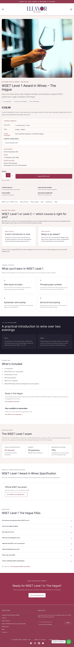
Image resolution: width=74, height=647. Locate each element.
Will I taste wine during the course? (11, 537)
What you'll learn (24, 202)
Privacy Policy (54, 639)
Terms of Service (6, 620)
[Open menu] (4, 9)
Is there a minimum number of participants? (13, 560)
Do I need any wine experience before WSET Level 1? (15, 520)
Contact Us (4, 632)
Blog (3, 629)
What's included (34, 202)
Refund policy (5, 626)
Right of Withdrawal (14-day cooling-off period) (13, 623)
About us (4, 618)
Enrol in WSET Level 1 (44, 176)
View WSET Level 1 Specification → (16, 494)
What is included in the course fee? (11, 549)
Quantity (4, 171)
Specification (49, 202)
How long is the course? (8, 532)
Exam (42, 202)
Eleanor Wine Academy (20, 639)
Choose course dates (11, 138)
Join (67, 622)
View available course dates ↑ (12, 401)
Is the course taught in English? (10, 526)
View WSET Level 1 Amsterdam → (14, 414)
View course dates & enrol (37, 595)
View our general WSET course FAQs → (21, 566)
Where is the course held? (8, 555)
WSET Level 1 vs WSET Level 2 (10, 202)
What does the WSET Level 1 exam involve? (13, 543)
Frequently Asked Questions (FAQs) (10, 615)
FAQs (56, 202)
